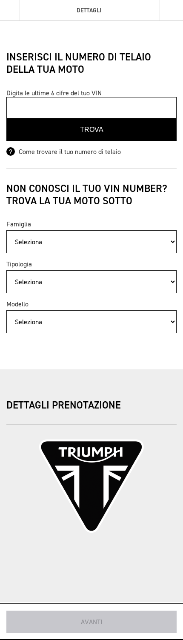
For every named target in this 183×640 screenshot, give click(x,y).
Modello (17, 304)
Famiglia (18, 224)
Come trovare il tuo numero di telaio (69, 151)
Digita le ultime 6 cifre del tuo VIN (54, 93)
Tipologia (19, 264)
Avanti (91, 621)
